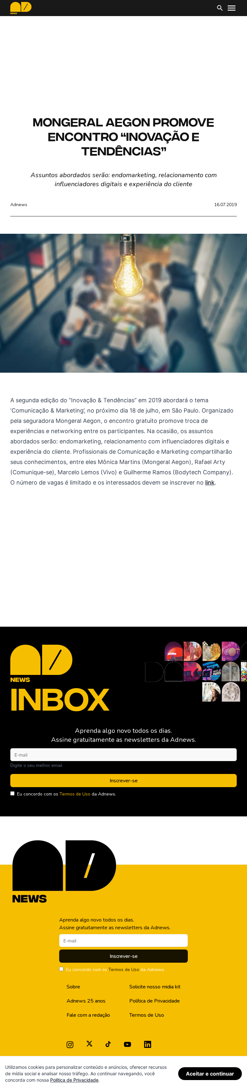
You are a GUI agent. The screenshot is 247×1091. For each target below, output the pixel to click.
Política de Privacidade (154, 1001)
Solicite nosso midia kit (154, 986)
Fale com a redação (88, 1015)
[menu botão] (231, 8)
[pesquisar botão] (220, 8)
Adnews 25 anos (86, 1001)
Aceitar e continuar (210, 1073)
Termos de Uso (74, 794)
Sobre (73, 986)
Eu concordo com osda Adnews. (66, 794)
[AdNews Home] (21, 8)
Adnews (18, 205)
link (210, 482)
